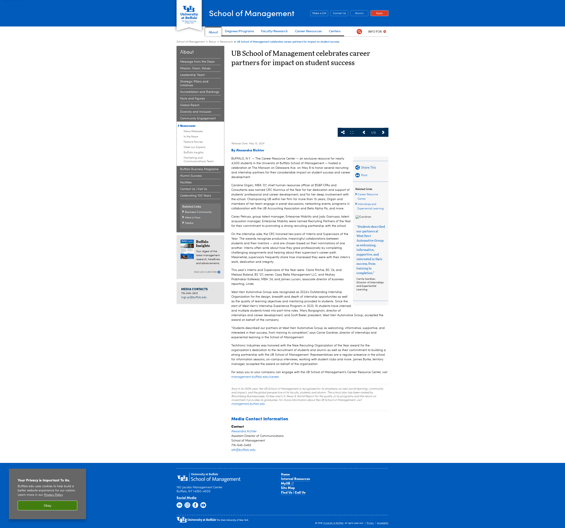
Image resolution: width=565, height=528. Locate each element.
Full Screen (351, 132)
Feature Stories (193, 142)
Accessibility (382, 523)
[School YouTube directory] (203, 505)
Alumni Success (191, 175)
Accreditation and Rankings (199, 92)
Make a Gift (318, 13)
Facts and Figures (192, 98)
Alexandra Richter (244, 431)
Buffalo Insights (193, 152)
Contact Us (338, 13)
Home (285, 474)
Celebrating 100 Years (195, 195)
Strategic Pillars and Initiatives (194, 83)
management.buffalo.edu (248, 403)
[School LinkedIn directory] (179, 505)
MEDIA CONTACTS (194, 289)
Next (383, 132)
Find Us (286, 492)
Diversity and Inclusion (195, 111)
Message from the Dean (197, 61)
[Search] (359, 31)
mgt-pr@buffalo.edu (194, 297)
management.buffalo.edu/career (255, 376)
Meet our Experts (194, 147)
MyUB (285, 483)
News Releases (193, 131)
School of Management (251, 13)
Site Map (288, 487)
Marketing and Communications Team (199, 159)
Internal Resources (295, 478)
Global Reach (190, 105)
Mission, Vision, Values (195, 68)
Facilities (186, 182)
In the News (191, 136)
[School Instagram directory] (187, 505)
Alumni (357, 13)
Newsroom (226, 42)
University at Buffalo (333, 523)
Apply (377, 13)
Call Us (300, 492)
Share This (343, 132)
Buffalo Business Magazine (199, 169)
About (212, 42)
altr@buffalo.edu (243, 449)
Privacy (370, 523)
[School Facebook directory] (195, 505)
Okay (47, 505)
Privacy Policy (53, 495)
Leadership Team (192, 75)
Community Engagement (198, 118)
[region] (47, 494)
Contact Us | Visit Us (193, 189)
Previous (363, 132)
